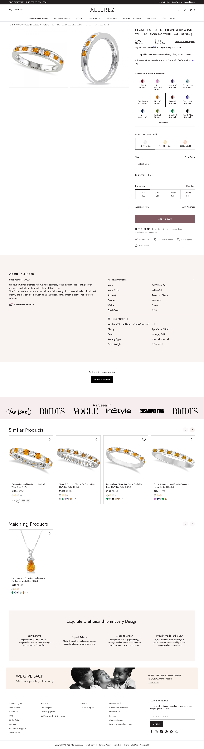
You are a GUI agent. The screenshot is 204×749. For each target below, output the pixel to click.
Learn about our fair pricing (185, 42)
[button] (165, 175)
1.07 (18, 500)
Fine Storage (168, 18)
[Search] (179, 9)
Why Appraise (188, 206)
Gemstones (111, 18)
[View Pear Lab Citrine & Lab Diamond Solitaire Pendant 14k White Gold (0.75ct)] (31, 552)
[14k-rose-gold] (66, 495)
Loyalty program (15, 703)
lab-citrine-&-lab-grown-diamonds (24, 592)
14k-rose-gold (66, 495)
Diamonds (95, 18)
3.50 (28, 500)
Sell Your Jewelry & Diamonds (53, 716)
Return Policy (14, 732)
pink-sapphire (155, 499)
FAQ (11, 716)
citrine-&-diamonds (71, 499)
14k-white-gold (13, 495)
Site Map (134, 744)
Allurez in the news (116, 720)
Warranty (13, 724)
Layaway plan (46, 707)
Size (137, 157)
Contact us (13, 711)
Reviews (112, 716)
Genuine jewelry (115, 703)
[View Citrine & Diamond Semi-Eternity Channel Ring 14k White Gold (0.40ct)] (173, 458)
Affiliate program (87, 707)
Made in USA (164, 2)
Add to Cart (165, 218)
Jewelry (79, 18)
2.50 (23, 500)
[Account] (185, 9)
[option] (142, 85)
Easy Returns (177, 2)
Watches (151, 18)
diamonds (60, 499)
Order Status (14, 720)
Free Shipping (189, 2)
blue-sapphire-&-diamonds (68, 499)
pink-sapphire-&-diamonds (66, 499)
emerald (107, 499)
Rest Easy (190, 186)
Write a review (102, 379)
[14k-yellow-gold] (15, 495)
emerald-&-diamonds (63, 499)
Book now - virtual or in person (121, 724)
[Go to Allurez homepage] (102, 10)
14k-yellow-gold (15, 495)
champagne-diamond (116, 499)
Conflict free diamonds (118, 707)
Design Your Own (132, 18)
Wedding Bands (62, 18)
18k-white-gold (18, 495)
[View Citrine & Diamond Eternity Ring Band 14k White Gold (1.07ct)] (31, 458)
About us (83, 703)
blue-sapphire (158, 499)
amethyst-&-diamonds (18, 592)
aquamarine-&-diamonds (21, 592)
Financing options (48, 711)
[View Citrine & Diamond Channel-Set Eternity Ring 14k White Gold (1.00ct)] (78, 458)
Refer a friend (14, 707)
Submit (156, 724)
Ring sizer (45, 703)
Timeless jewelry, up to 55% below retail (28, 2)
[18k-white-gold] (18, 495)
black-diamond (113, 499)
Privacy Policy (104, 744)
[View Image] (18, 411)
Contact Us (152, 232)
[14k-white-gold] (13, 495)
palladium (113, 495)
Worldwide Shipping (17, 728)
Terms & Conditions (121, 744)
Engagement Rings (38, 18)
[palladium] (113, 495)
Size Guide (190, 157)
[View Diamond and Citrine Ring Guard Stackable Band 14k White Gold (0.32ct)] (126, 458)
